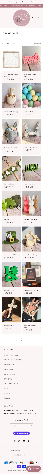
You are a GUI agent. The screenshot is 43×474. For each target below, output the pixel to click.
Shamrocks (7, 219)
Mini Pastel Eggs (29, 111)
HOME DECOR (9, 365)
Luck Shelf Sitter (9, 290)
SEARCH (7, 398)
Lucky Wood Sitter (29, 184)
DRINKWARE (8, 369)
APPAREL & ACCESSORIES (13, 360)
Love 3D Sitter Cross (10, 325)
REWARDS (7, 393)
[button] (4, 18)
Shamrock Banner (9, 184)
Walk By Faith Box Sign (31, 290)
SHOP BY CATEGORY (11, 355)
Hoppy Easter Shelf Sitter (30, 75)
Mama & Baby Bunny (30, 255)
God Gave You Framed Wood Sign (11, 75)
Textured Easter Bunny (31, 219)
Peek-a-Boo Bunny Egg (11, 111)
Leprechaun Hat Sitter (11, 255)
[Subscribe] (31, 425)
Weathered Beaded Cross (30, 326)
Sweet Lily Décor (18, 470)
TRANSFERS (8, 379)
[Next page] (27, 340)
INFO (6, 388)
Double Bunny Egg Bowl (31, 147)
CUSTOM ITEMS (9, 374)
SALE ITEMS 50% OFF (11, 384)
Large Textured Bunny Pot (11, 148)
